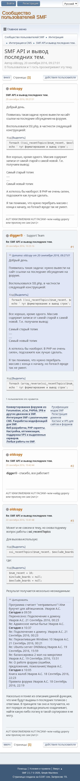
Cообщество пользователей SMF (24, 15)
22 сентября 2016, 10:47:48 (20, 519)
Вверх (7, 744)
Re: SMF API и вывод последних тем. (29, 242)
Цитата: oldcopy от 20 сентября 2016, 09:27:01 (41, 255)
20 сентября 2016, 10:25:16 (20, 245)
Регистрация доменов (58, 415)
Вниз (7, 77)
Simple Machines (49, 773)
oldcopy (16, 88)
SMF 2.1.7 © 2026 (31, 773)
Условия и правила (40, 768)
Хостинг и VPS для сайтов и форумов (61, 422)
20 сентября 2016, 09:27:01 (20, 99)
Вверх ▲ (58, 768)
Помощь (22, 768)
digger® (16, 235)
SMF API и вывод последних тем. (27, 95)
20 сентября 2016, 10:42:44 (20, 465)
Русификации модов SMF (59, 408)
